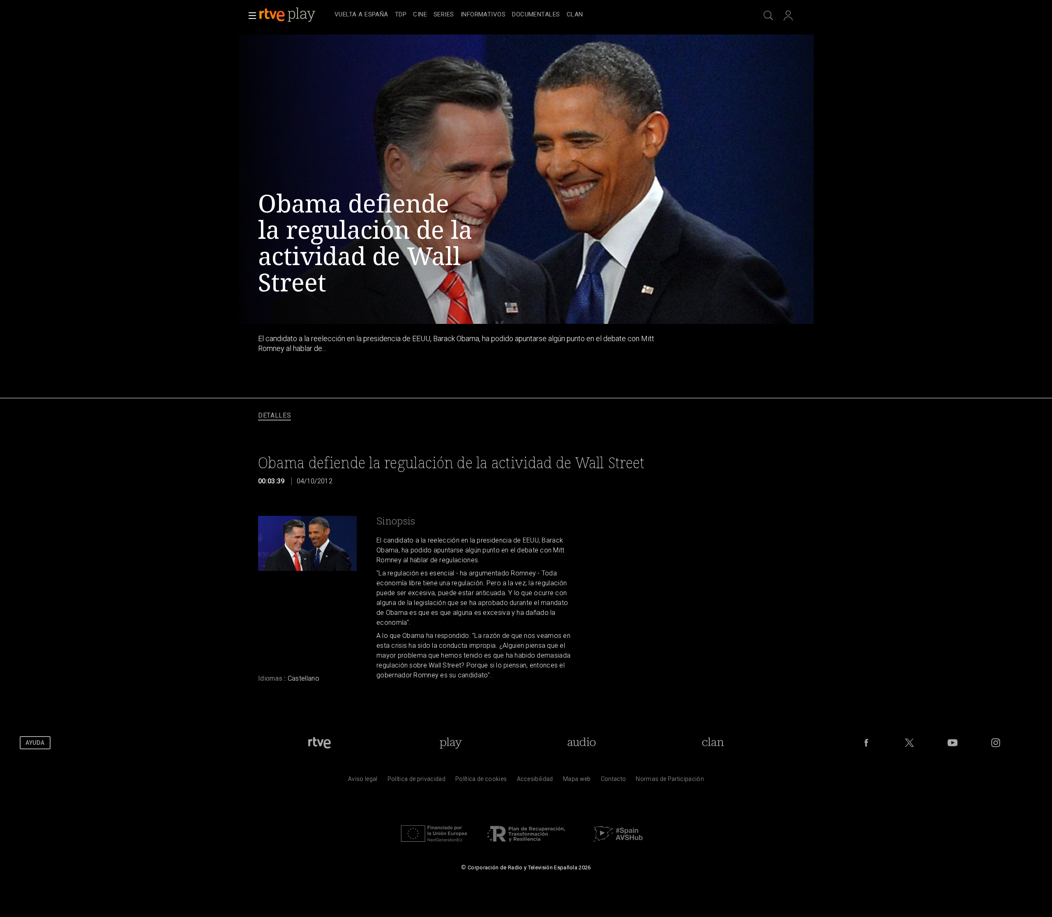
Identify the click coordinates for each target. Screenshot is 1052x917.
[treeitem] (361, 15)
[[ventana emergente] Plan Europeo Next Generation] (434, 844)
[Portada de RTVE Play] (288, 15)
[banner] (295, 15)
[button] (250, 16)
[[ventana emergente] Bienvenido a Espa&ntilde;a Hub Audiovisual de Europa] (618, 844)
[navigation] (535, 15)
